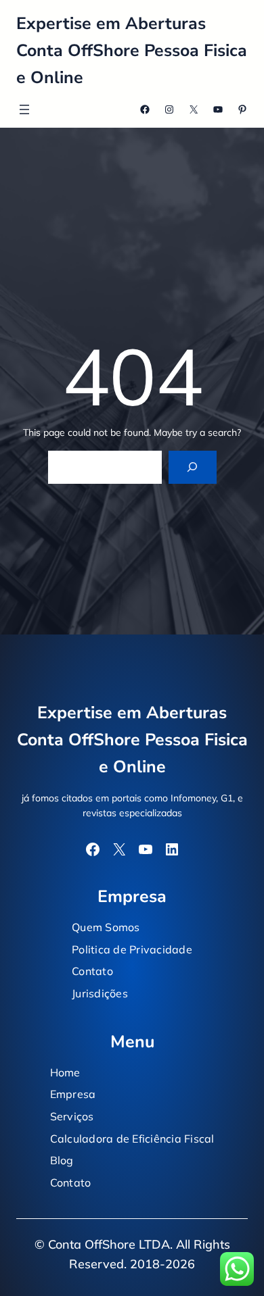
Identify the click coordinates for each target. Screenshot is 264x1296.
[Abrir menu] (24, 109)
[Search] (193, 467)
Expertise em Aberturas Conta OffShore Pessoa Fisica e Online (131, 50)
